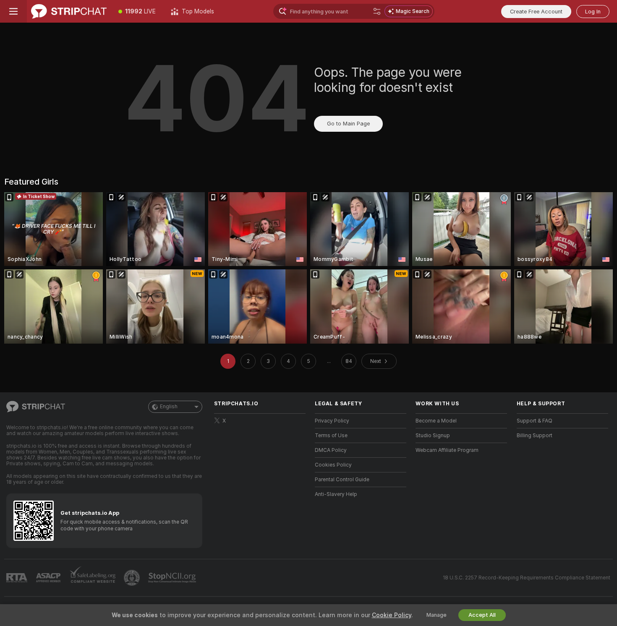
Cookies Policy (333, 465)
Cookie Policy (391, 615)
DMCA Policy (331, 450)
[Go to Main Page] (69, 11)
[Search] (377, 11)
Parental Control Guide (342, 480)
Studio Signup (433, 435)
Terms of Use (331, 435)
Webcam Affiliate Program (447, 450)
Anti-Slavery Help (336, 494)
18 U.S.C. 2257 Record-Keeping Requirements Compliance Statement (526, 578)
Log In (593, 11)
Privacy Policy (332, 421)
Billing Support (534, 435)
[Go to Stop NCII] (173, 578)
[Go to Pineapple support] (132, 578)
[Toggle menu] (13, 11)
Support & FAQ (534, 421)
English (169, 407)
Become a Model (436, 421)
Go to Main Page (348, 123)
